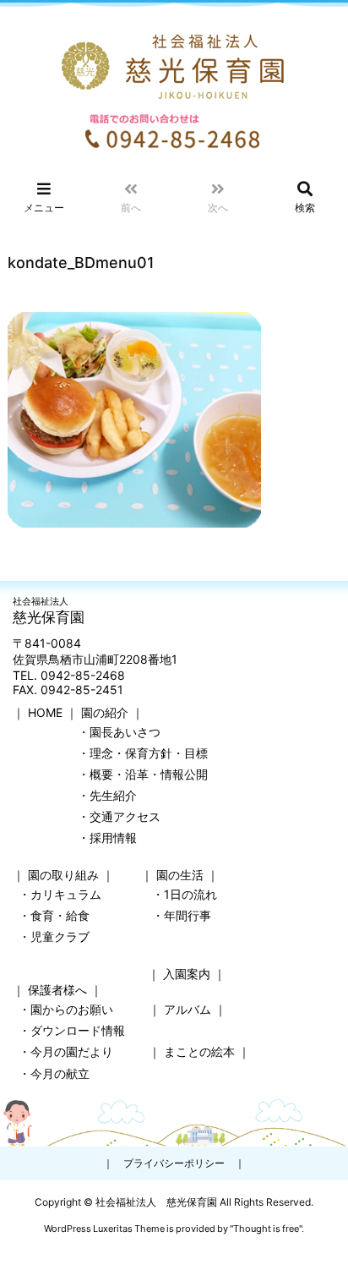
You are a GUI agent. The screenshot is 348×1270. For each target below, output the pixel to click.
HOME (45, 712)
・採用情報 (107, 837)
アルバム (187, 1009)
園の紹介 (104, 712)
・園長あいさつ (119, 732)
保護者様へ (57, 990)
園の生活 (180, 875)
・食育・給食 (54, 915)
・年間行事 (181, 915)
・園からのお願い (66, 1009)
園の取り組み (63, 875)
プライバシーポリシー (174, 1163)
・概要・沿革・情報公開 (143, 774)
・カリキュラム (60, 894)
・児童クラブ (54, 936)
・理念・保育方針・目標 (143, 753)
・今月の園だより (66, 1051)
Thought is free (266, 1228)
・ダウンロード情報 (72, 1030)
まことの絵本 (199, 1051)
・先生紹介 (107, 795)
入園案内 (186, 973)
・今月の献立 (54, 1073)
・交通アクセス (119, 816)
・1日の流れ (184, 894)
